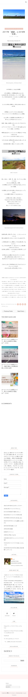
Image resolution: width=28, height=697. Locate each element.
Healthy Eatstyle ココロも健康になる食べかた (14, 521)
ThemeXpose (12, 693)
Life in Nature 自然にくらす (10, 525)
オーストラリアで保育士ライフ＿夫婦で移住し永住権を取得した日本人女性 (10, 366)
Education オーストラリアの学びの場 (13, 514)
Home (7, 683)
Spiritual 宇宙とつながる (10, 535)
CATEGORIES (9, 685)
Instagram (7, 615)
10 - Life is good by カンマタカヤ (11, 638)
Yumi (12, 36)
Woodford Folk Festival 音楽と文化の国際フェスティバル (14, 548)
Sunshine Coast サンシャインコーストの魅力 (13, 539)
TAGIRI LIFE (6, 635)
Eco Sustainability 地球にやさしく (12, 511)
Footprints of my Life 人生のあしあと (13, 28)
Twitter (13, 615)
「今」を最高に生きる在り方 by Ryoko (13, 641)
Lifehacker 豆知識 (8, 529)
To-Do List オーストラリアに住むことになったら (13, 543)
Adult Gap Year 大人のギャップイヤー (13, 505)
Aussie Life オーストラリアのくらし (12, 508)
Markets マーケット (9, 532)
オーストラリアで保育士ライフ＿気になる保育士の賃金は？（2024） (10, 391)
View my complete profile (17, 565)
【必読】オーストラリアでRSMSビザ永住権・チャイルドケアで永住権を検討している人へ (13, 576)
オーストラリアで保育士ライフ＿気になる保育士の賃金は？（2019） (10, 341)
